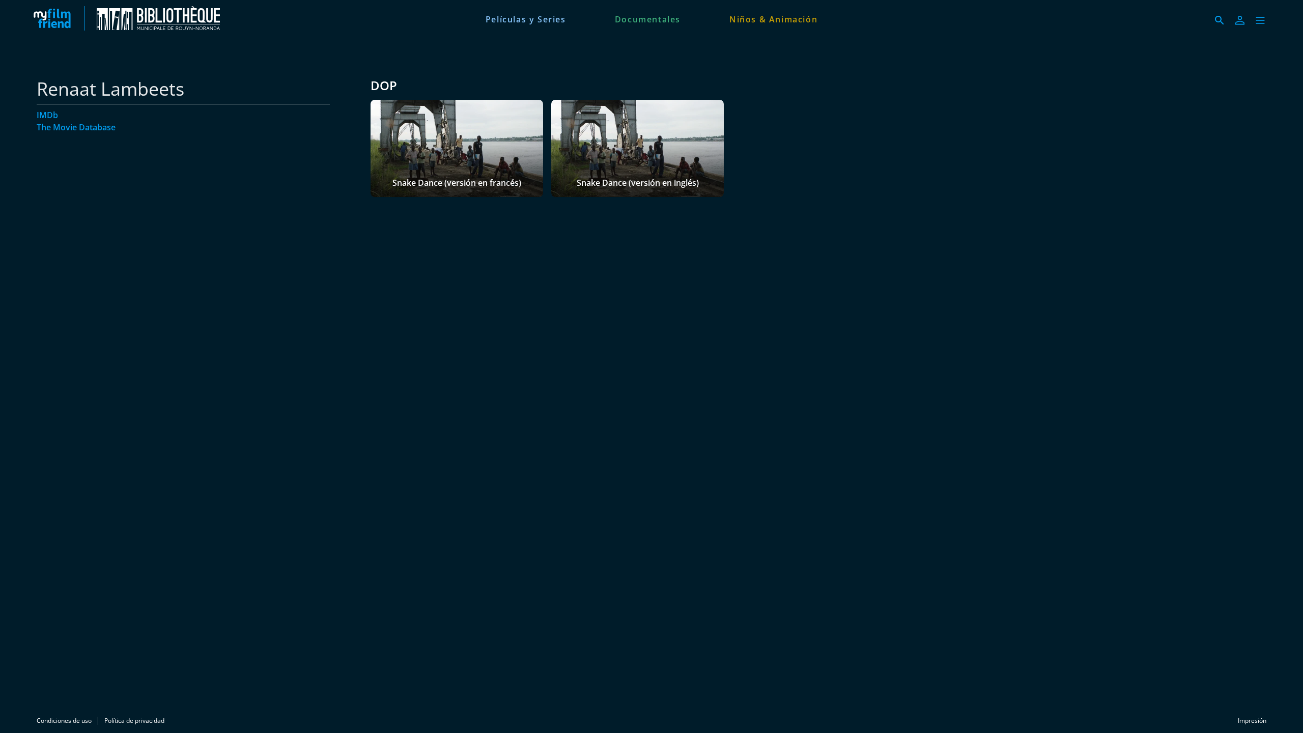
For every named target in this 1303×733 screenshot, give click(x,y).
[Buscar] (1219, 20)
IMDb (47, 115)
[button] (1260, 20)
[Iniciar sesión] (1240, 20)
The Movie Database (76, 127)
